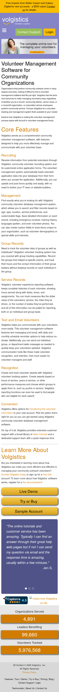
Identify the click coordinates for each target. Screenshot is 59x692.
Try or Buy (34, 679)
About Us (30, 688)
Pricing (44, 679)
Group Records (12, 243)
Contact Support (28, 32)
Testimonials (18, 688)
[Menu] (4, 31)
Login (49, 32)
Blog (51, 679)
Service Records (13, 279)
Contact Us (41, 688)
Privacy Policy (29, 672)
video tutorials (40, 434)
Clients (24, 679)
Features (9, 679)
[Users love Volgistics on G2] (44, 600)
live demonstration (32, 482)
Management (10, 195)
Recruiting (8, 155)
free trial (47, 474)
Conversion (9, 404)
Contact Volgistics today (13, 474)
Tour (17, 679)
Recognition (9, 367)
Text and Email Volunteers (20, 319)
